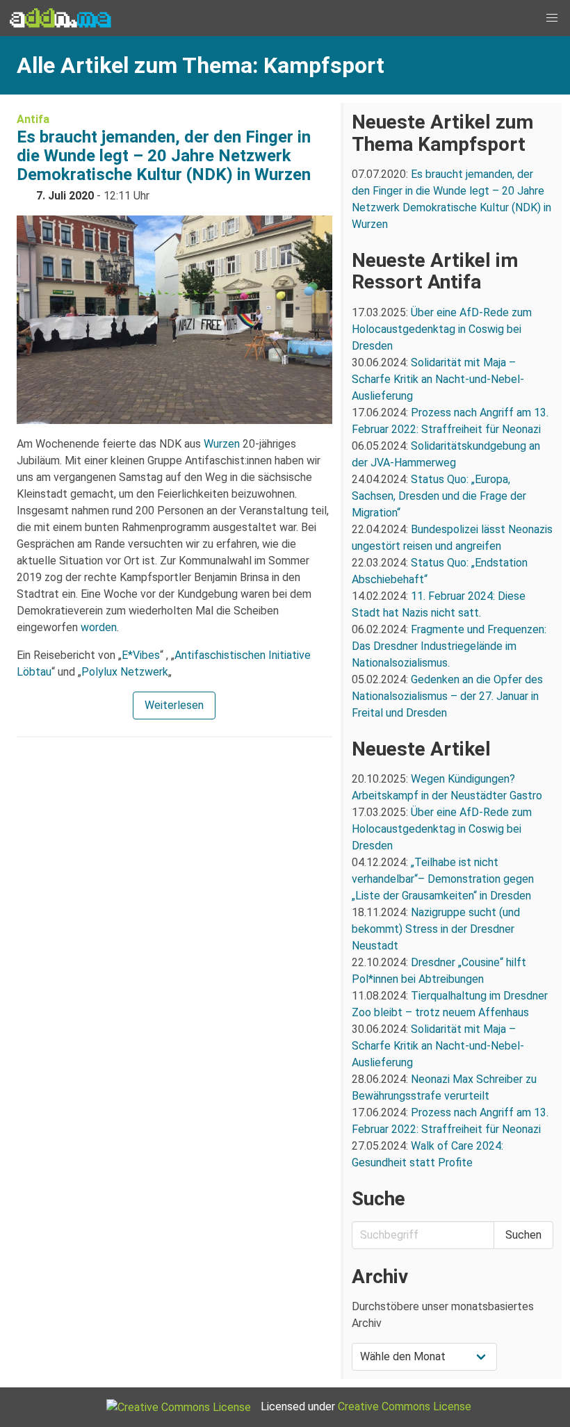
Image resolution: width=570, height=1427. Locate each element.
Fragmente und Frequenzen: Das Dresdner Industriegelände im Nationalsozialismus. (449, 646)
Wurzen (222, 443)
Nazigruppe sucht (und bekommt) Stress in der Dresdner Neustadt (436, 929)
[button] (552, 18)
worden (99, 627)
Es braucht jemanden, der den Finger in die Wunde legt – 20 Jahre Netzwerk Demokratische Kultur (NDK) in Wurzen (164, 155)
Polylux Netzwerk (124, 671)
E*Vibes (141, 655)
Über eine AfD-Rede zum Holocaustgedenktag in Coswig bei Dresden (442, 329)
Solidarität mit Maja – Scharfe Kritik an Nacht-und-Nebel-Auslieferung (438, 379)
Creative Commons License (404, 1406)
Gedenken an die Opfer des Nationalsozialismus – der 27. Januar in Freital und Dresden (447, 696)
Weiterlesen (174, 705)
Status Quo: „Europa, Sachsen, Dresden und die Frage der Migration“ (439, 496)
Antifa (33, 119)
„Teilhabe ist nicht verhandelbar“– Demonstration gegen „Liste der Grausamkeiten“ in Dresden (443, 879)
